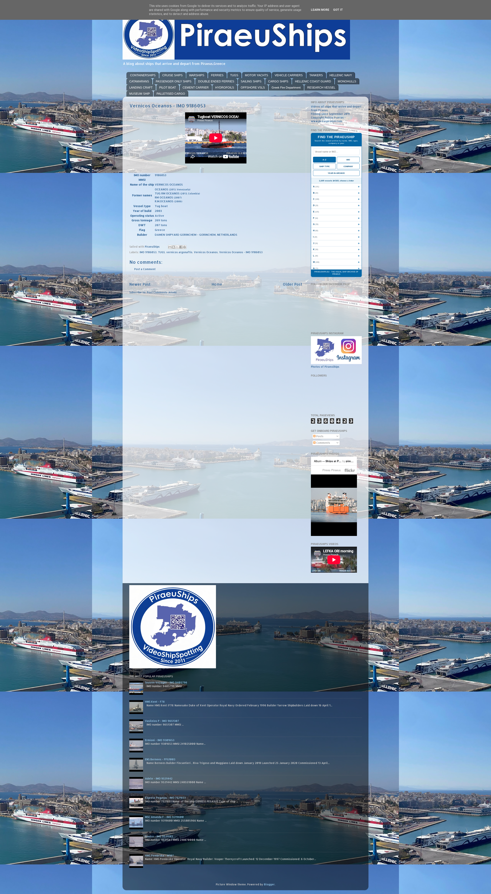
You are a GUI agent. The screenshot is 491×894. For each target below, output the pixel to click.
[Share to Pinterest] (184, 247)
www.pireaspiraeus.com (326, 121)
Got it (338, 10)
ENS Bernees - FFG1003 (160, 759)
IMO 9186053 (148, 252)
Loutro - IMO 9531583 (159, 836)
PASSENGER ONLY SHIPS (173, 81)
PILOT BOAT (167, 87)
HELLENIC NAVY (341, 75)
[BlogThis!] (173, 247)
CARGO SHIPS (278, 81)
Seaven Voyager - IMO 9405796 (166, 682)
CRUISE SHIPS (172, 75)
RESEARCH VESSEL (321, 87)
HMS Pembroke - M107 (159, 855)
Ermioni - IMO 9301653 (159, 740)
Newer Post (140, 284)
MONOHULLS (347, 81)
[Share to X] (177, 247)
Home (217, 284)
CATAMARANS (139, 81)
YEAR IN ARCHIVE (336, 173)
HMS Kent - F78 (155, 701)
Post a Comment (145, 269)
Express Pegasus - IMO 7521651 (165, 797)
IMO (348, 160)
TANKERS (316, 75)
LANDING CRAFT (140, 87)
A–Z (324, 160)
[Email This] (170, 247)
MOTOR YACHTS (256, 75)
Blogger (269, 884)
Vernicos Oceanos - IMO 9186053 (241, 252)
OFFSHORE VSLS (253, 87)
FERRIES (217, 75)
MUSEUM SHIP (139, 93)
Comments (323, 442)
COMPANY (348, 166)
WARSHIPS (196, 75)
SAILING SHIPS (251, 81)
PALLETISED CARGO (171, 93)
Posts (319, 436)
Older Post (292, 284)
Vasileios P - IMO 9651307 (162, 720)
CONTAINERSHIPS (143, 75)
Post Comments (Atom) (162, 292)
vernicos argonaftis (179, 252)
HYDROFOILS (224, 87)
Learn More (320, 10)
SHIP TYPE (324, 166)
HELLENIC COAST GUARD (313, 81)
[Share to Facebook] (181, 247)
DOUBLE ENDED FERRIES (216, 81)
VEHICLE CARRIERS (289, 75)
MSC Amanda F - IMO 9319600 (164, 817)
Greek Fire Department (286, 87)
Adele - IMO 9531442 (158, 778)
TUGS (234, 75)
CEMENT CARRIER (196, 87)
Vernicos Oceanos (206, 252)
